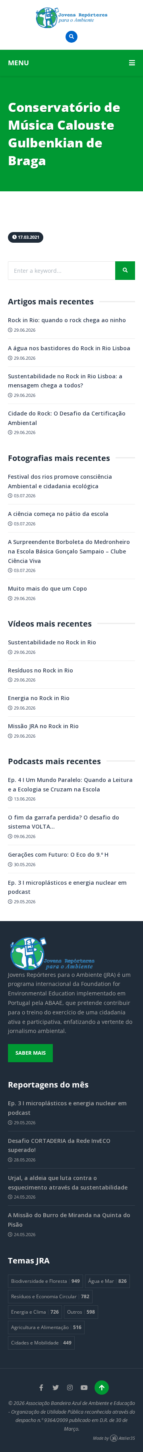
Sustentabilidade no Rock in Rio (52, 642)
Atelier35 (127, 1438)
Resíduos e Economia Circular (50, 1296)
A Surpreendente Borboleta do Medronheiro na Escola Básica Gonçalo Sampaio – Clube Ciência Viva (69, 551)
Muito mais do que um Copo (47, 588)
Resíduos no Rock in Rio (40, 670)
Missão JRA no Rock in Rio (43, 726)
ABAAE (53, 1002)
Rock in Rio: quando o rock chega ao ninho (67, 320)
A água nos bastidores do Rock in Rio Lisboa (69, 348)
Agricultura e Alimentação (46, 1327)
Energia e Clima (35, 1311)
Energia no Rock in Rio (39, 698)
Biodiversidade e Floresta (45, 1281)
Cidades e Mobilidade (41, 1342)
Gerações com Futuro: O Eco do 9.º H (58, 854)
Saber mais (30, 1053)
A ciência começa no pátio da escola (58, 513)
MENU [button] (18, 62)
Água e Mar (107, 1281)
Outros (81, 1311)
